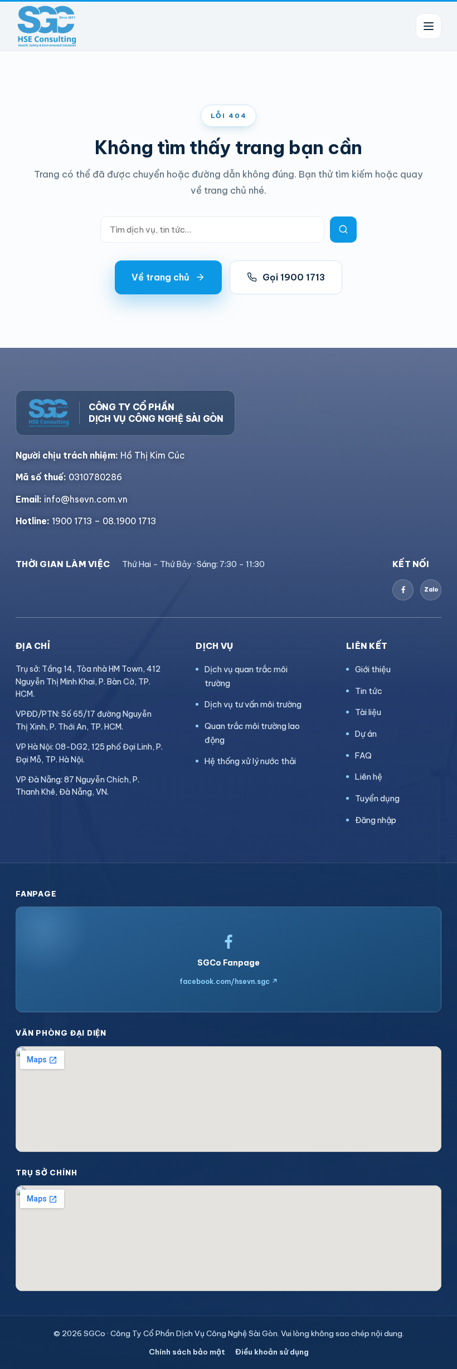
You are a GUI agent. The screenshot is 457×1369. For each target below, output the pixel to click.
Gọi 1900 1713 (293, 277)
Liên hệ (368, 776)
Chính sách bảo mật (187, 1352)
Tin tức (368, 691)
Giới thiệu (373, 669)
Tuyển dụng (377, 798)
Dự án (366, 733)
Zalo (431, 589)
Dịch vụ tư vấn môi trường (253, 704)
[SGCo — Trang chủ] (47, 26)
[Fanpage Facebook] (403, 589)
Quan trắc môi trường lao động (252, 733)
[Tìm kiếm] (343, 229)
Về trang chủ (160, 277)
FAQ (363, 755)
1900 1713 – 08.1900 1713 (86, 520)
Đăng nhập (375, 820)
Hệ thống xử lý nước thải (250, 761)
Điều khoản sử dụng (272, 1352)
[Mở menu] (428, 26)
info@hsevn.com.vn (72, 499)
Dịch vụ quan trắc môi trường (246, 676)
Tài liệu (368, 712)
